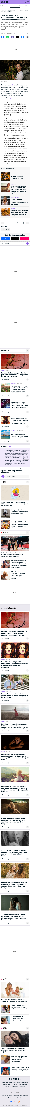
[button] (27, 33)
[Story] (12, 1092)
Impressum (5, 1095)
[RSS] (18, 1101)
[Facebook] (5, 238)
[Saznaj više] (27, 482)
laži (12, 85)
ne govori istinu (13, 98)
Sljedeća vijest (21, 223)
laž (3, 229)
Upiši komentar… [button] (11, 476)
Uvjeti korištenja (24, 1095)
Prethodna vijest (9, 223)
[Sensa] (5, 2)
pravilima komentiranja (14, 457)
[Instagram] (24, 238)
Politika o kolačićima (14, 1095)
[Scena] (17, 1092)
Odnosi (21, 10)
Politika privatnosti (13, 1097)
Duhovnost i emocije (13, 10)
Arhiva (20, 1097)
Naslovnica (3, 10)
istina (7, 229)
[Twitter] (15, 238)
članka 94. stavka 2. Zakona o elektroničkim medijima (17, 459)
